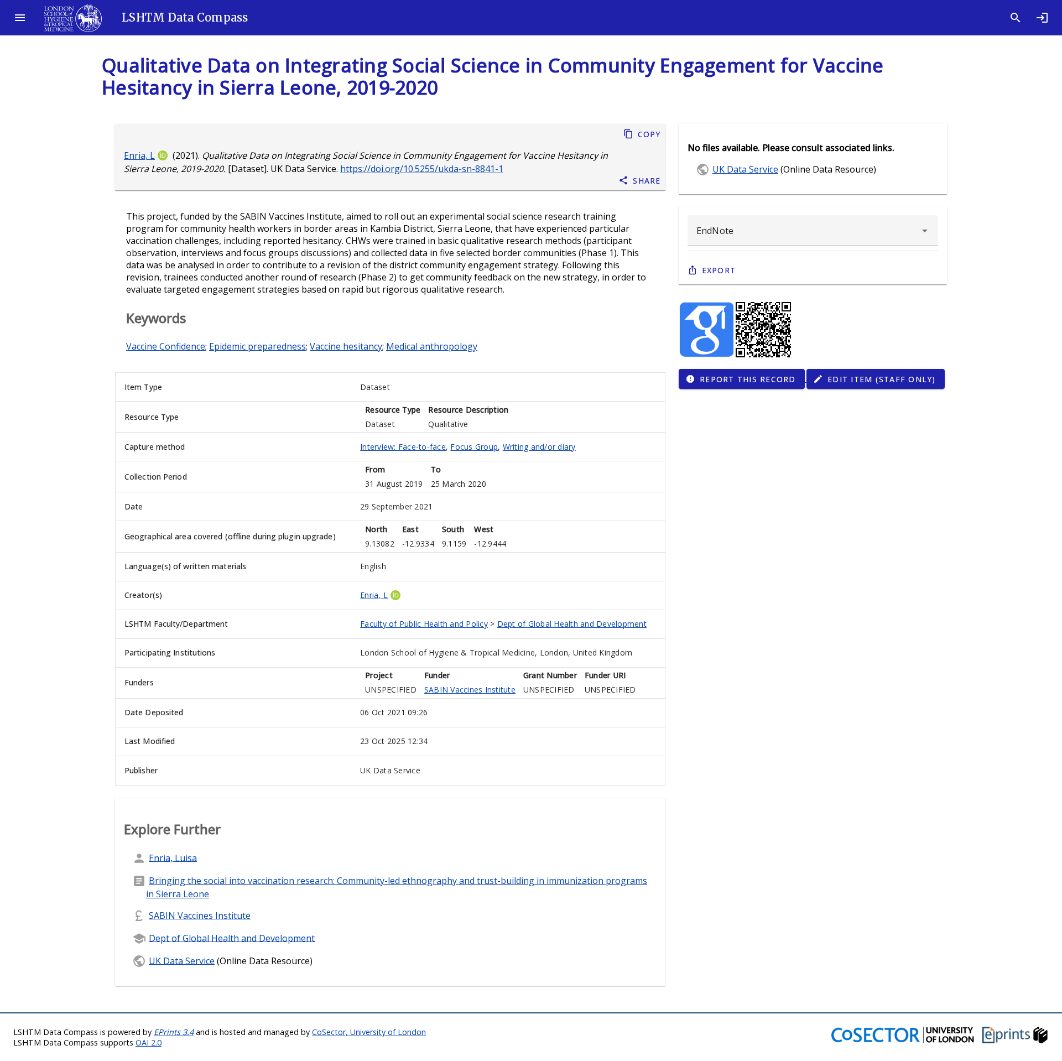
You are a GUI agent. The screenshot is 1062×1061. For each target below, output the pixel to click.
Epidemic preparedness (257, 346)
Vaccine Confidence (165, 346)
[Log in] (1042, 17)
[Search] (1015, 17)
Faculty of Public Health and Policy (424, 623)
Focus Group (474, 446)
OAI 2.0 (149, 1042)
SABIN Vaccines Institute (470, 689)
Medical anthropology (431, 346)
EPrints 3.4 (174, 1032)
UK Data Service (182, 960)
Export (719, 270)
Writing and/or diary (539, 446)
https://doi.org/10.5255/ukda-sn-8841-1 (421, 169)
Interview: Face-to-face (403, 446)
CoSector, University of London (369, 1032)
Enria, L (139, 155)
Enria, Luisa (173, 857)
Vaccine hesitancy (346, 346)
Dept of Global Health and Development (572, 623)
